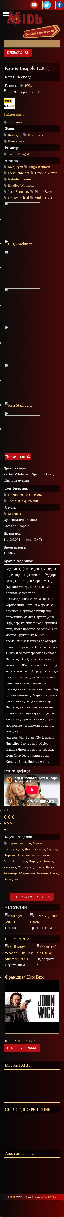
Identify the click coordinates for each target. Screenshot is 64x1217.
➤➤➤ (8, 823)
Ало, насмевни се (20, 1153)
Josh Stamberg (18, 192)
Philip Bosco (44, 192)
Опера (39, 867)
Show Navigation (6, 15)
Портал (9, 855)
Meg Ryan (15, 167)
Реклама (10, 867)
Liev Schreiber (18, 173)
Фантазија (35, 135)
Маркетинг (27, 873)
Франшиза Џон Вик (24, 977)
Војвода (35, 861)
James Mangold (19, 154)
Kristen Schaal (18, 198)
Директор (15, 843)
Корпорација (13, 849)
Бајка (50, 867)
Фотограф (25, 867)
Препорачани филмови (25, 495)
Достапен (15, 122)
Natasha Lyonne (19, 179)
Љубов (52, 849)
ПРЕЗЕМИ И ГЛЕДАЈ (20, 1041)
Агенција (10, 873)
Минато (38, 843)
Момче (39, 849)
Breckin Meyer (46, 173)
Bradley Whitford (21, 185)
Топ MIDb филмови (23, 501)
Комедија (15, 135)
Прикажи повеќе (17, 456)
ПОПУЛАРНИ (17, 939)
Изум (54, 873)
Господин (11, 879)
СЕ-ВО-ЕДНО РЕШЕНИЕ (28, 1109)
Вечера (47, 861)
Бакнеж (42, 873)
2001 (28, 85)
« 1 (6, 810)
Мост (7, 861)
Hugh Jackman (39, 167)
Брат (27, 843)
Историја (20, 861)
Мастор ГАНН (17, 1065)
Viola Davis (43, 198)
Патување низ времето (33, 855)
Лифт (29, 849)
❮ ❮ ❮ (9, 817)
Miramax (14, 514)
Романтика (16, 141)
